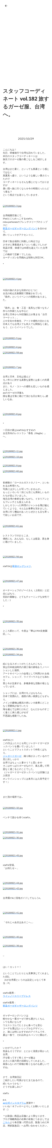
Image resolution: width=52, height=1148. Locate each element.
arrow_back (6, 6)
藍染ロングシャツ (21, 566)
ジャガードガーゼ (12, 756)
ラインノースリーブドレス (17, 996)
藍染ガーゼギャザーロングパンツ (20, 228)
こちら (6, 1122)
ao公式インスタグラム (14, 1102)
